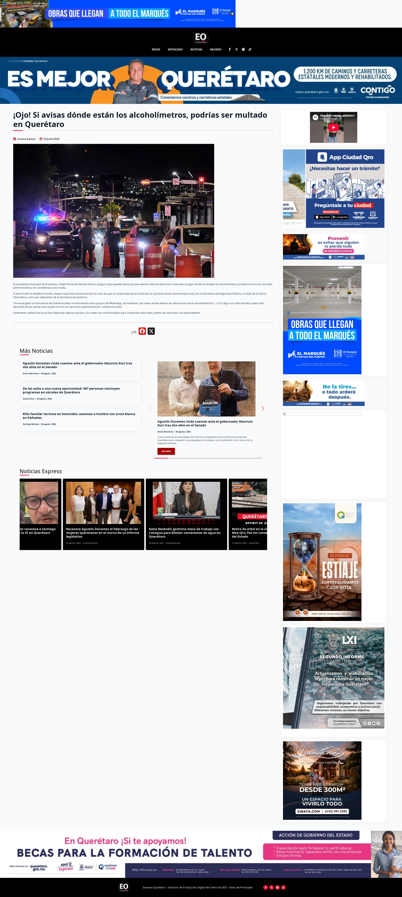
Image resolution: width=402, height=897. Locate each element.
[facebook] (230, 49)
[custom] (243, 49)
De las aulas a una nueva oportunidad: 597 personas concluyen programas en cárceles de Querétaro (71, 390)
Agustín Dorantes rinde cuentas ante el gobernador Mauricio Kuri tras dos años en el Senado (77, 365)
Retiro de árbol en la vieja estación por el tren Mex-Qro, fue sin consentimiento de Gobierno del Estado (74, 532)
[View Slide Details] (346, 678)
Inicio (156, 49)
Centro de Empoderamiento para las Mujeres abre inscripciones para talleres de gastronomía (159, 531)
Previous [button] (4, 14)
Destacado (175, 49)
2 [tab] (335, 732)
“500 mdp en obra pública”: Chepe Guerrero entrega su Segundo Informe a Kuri (239, 531)
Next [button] (232, 14)
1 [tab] (332, 732)
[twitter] (236, 49)
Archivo (215, 49)
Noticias (196, 49)
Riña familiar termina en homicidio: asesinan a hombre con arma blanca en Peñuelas (79, 416)
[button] (263, 408)
